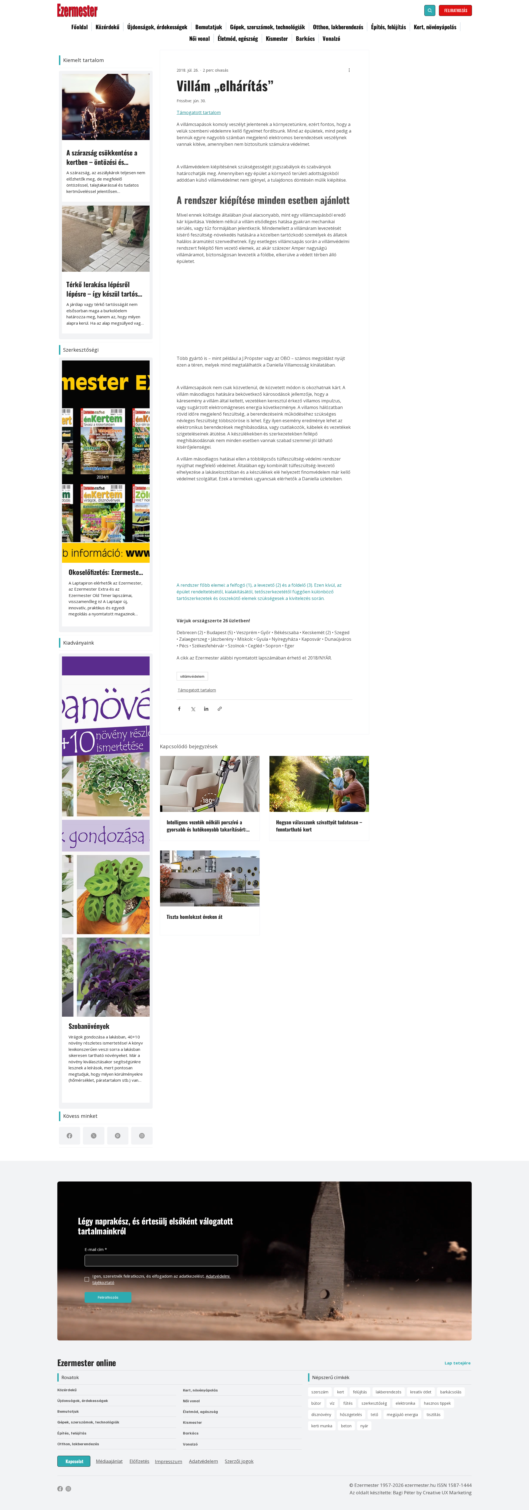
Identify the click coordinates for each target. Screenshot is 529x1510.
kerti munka (321, 1425)
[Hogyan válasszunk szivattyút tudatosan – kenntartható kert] (319, 784)
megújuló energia (402, 1414)
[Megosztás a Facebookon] (179, 708)
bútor (316, 1403)
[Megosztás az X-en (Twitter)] (192, 708)
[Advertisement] (264, 309)
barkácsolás (450, 1392)
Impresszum (168, 1461)
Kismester (192, 1422)
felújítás (360, 1392)
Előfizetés (139, 1461)
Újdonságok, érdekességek (82, 1400)
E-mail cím (96, 1249)
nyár (364, 1425)
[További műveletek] (349, 70)
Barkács (191, 1433)
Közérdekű (67, 1389)
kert (340, 1392)
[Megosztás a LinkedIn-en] (206, 708)
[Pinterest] (117, 1135)
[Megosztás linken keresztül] (219, 708)
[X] (93, 1135)
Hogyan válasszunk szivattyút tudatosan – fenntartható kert (319, 826)
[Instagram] (142, 1135)
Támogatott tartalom (197, 690)
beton (346, 1425)
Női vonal (191, 1400)
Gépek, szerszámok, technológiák (88, 1422)
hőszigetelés (351, 1414)
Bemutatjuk (68, 1411)
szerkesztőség (374, 1403)
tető (374, 1414)
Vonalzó (190, 1444)
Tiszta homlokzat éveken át (194, 916)
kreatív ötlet (420, 1392)
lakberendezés (388, 1392)
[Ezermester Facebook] (60, 1489)
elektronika (405, 1403)
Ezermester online (86, 1362)
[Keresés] (429, 10)
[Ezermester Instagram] (68, 1489)
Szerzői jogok (239, 1461)
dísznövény (321, 1414)
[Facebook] (69, 1135)
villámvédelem (192, 676)
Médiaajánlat (109, 1461)
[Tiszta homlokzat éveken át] (210, 878)
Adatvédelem (203, 1461)
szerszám (319, 1392)
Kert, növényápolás (200, 1390)
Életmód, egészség (200, 1411)
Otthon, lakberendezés (78, 1443)
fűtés (348, 1403)
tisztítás (434, 1414)
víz (332, 1403)
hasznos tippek (437, 1403)
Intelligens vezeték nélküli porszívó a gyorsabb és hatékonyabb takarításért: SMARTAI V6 (206, 826)
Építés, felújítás (72, 1433)
